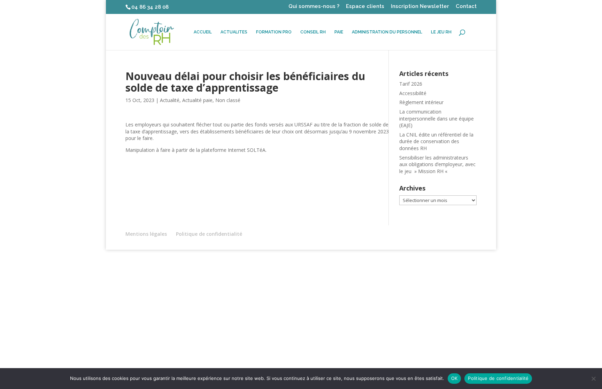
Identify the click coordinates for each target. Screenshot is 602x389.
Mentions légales (146, 234)
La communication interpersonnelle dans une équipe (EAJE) (436, 118)
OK (454, 378)
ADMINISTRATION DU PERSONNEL (387, 32)
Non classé (227, 100)
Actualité (169, 100)
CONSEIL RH (313, 32)
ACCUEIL (203, 32)
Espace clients (365, 6)
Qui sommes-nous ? (313, 6)
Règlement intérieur (421, 102)
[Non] (593, 378)
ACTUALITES (234, 32)
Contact (466, 6)
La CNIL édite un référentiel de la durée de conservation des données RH (436, 141)
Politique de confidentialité (209, 234)
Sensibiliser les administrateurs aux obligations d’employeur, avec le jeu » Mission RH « (437, 164)
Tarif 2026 (410, 83)
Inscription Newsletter (420, 6)
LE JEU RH (441, 32)
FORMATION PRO (274, 32)
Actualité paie (197, 100)
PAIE (338, 32)
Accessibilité (412, 93)
